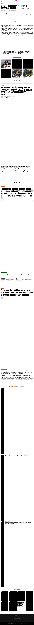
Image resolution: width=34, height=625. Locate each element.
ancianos (11, 48)
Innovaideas (24, 623)
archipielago (18, 48)
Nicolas (6, 97)
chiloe (22, 48)
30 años (7, 48)
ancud (14, 48)
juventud (25, 48)
